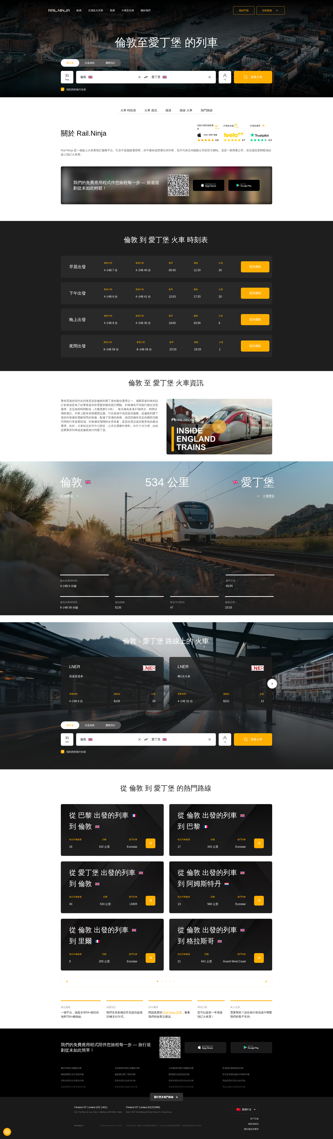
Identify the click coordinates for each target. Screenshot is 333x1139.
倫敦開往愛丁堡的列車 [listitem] (125, 1074)
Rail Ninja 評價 (172, 1012)
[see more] (150, 843)
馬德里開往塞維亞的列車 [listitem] (126, 1087)
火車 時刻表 (128, 110)
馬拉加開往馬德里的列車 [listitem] (233, 1087)
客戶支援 (254, 1118)
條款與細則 (253, 1124)
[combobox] (99, 77)
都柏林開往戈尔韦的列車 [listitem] (72, 1074)
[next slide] (272, 684)
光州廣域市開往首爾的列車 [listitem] (127, 1068)
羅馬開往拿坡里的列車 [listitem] (179, 1074)
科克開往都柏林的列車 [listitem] (232, 1068)
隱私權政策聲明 (251, 1129)
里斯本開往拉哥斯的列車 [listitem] (72, 1080)
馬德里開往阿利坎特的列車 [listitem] (181, 1087)
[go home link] (59, 10)
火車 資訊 (150, 110)
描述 (168, 110)
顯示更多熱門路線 (163, 1097)
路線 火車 (186, 110)
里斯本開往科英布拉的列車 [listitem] (181, 1080)
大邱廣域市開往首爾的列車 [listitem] (181, 1068)
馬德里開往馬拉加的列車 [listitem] (233, 1080)
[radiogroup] (91, 63)
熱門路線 (207, 110)
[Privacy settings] (7, 1132)
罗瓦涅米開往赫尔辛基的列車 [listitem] (236, 1074)
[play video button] (219, 427)
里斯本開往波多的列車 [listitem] (125, 1080)
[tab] (128, 110)
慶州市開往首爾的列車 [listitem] (71, 1068)
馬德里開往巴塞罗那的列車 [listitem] (73, 1087)
